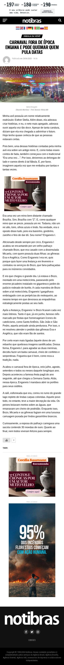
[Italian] (34, 27)
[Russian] (42, 27)
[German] (30, 27)
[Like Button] (6, 440)
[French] (26, 27)
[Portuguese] (38, 27)
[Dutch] (18, 27)
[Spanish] (46, 27)
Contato (32, 640)
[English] (22, 27)
